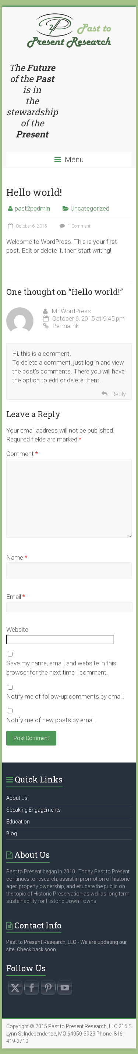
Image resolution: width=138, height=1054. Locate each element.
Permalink (65, 326)
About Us (17, 798)
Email (15, 596)
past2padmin (32, 208)
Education (18, 822)
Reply (118, 394)
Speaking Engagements (33, 810)
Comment (22, 453)
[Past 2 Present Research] (69, 16)
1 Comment (79, 226)
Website (17, 629)
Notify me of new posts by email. (51, 720)
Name (16, 557)
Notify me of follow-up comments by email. (65, 696)
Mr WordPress (71, 311)
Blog (11, 833)
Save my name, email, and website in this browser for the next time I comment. (61, 667)
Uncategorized (90, 208)
